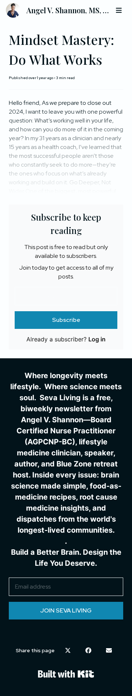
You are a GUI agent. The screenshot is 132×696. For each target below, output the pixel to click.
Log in (97, 339)
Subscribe (66, 320)
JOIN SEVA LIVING (66, 610)
